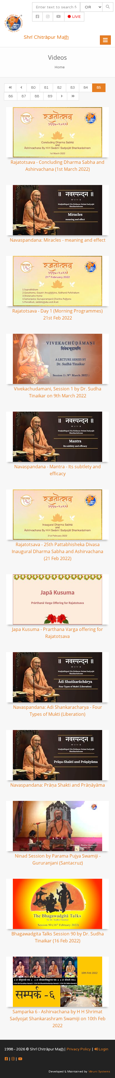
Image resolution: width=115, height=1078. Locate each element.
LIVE (76, 16)
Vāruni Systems (99, 1071)
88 (37, 96)
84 (85, 87)
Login (103, 1049)
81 (46, 87)
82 (59, 87)
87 (23, 96)
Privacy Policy (79, 1049)
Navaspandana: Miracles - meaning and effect (58, 240)
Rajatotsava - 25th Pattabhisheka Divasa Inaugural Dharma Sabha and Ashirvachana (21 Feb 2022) (57, 551)
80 (33, 87)
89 (50, 96)
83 (72, 87)
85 (99, 87)
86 (10, 96)
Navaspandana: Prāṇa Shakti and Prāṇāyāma (57, 785)
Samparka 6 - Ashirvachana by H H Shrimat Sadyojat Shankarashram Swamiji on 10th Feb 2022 (58, 1019)
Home (60, 67)
